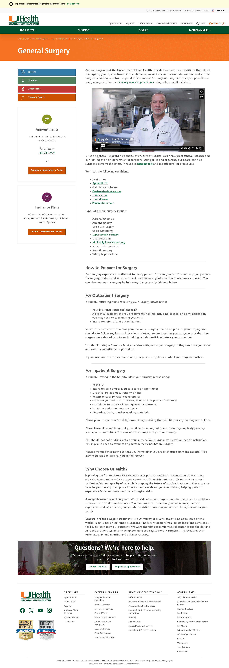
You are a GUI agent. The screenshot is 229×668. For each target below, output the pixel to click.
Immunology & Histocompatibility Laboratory (145, 611)
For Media (182, 626)
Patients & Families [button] (199, 30)
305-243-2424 (47, 153)
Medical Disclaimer (64, 661)
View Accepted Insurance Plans (46, 232)
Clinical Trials (34, 89)
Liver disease (100, 199)
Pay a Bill (130, 24)
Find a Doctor (70, 602)
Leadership (182, 613)
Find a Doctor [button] (27, 30)
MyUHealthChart (71, 618)
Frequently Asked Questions (103, 599)
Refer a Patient (145, 24)
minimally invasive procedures (135, 82)
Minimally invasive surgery (108, 242)
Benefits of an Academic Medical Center (192, 603)
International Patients (166, 24)
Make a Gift (69, 622)
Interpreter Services (104, 609)
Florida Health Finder (105, 638)
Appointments (115, 24)
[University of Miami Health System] (24, 20)
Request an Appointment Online (47, 170)
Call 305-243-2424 (97, 567)
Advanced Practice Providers (142, 606)
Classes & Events (36, 98)
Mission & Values (185, 609)
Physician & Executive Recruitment (145, 602)
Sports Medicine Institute (141, 626)
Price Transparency (103, 633)
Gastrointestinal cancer (106, 191)
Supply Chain (183, 648)
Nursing (132, 618)
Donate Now (187, 24)
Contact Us (182, 652)
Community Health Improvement (192, 622)
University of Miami (186, 635)
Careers (180, 639)
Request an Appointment (127, 567)
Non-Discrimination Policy (140, 661)
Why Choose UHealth (187, 598)
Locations (143, 30)
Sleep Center (134, 622)
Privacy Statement (93, 661)
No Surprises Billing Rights (162, 661)
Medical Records (102, 605)
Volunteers (182, 643)
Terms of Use (79, 661)
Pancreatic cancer (103, 203)
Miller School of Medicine (189, 630)
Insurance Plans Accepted (71, 611)
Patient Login (218, 24)
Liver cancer (99, 195)
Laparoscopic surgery (105, 235)
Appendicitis (100, 183)
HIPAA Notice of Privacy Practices (115, 661)
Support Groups (102, 629)
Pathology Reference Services (142, 630)
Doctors (31, 72)
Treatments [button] (84, 30)
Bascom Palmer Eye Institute (196, 11)
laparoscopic (144, 164)
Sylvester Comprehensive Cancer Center (164, 11)
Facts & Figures (184, 618)
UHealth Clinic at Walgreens (103, 623)
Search (202, 24)
